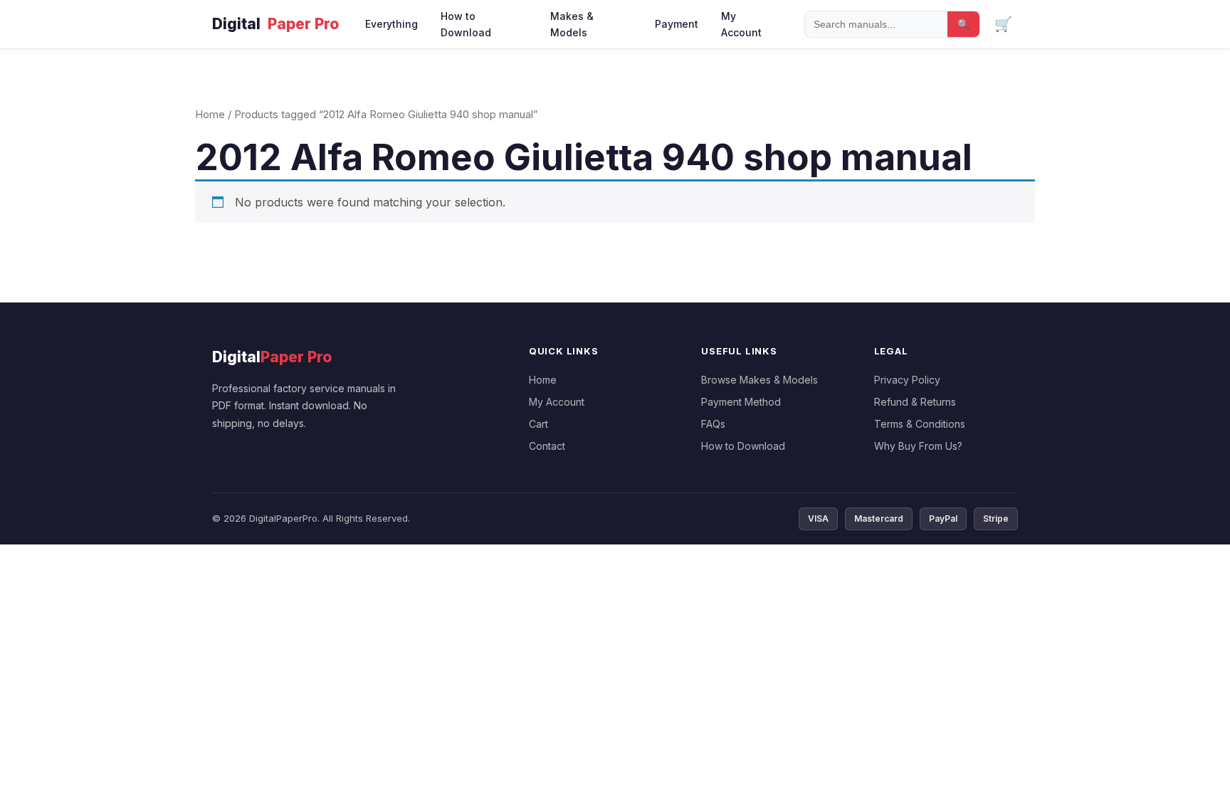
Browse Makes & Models (759, 380)
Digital (275, 24)
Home (210, 114)
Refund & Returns (915, 402)
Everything (391, 24)
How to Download (466, 24)
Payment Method (741, 402)
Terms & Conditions (919, 424)
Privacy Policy (907, 380)
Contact (547, 446)
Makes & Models (572, 24)
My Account (741, 24)
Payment (676, 24)
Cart (538, 424)
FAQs (713, 424)
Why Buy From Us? (918, 446)
